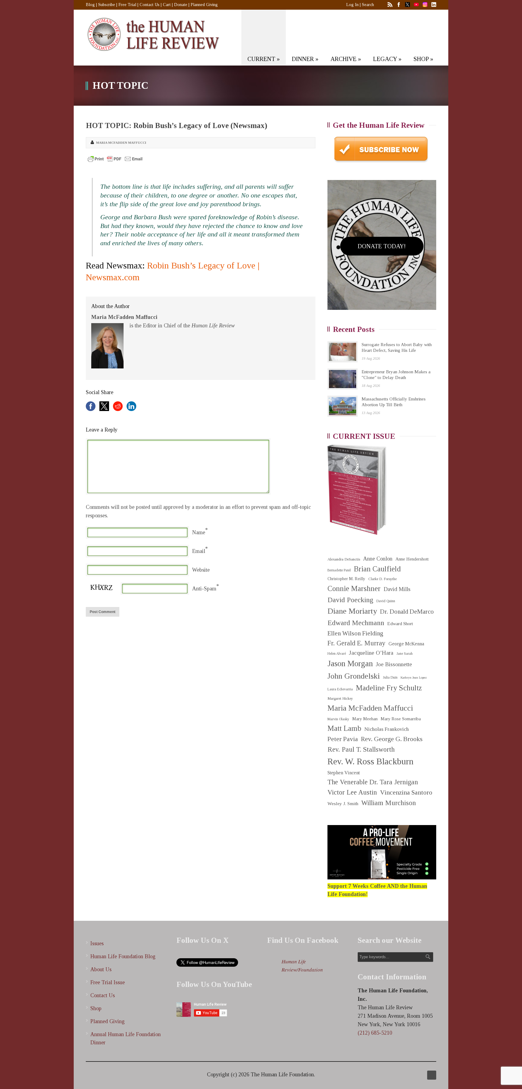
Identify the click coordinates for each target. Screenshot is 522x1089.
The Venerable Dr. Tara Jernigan (372, 782)
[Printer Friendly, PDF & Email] (115, 158)
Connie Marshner (354, 588)
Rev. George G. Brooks (392, 739)
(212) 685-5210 (375, 1033)
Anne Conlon (377, 559)
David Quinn (385, 601)
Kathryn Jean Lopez (414, 677)
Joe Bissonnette (394, 664)
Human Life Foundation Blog (123, 956)
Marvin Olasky (338, 719)
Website (201, 570)
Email (198, 551)
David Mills (397, 589)
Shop (96, 1008)
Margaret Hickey (340, 698)
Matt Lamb (344, 728)
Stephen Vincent (343, 772)
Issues (97, 943)
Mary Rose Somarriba (401, 718)
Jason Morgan (350, 663)
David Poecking (350, 600)
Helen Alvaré (336, 654)
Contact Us (150, 4)
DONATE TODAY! (382, 246)
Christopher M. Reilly (346, 579)
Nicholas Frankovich (386, 729)
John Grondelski (353, 676)
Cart (167, 4)
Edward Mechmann (355, 623)
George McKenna (406, 643)
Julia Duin (390, 677)
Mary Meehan (365, 718)
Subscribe (106, 4)
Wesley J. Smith (342, 803)
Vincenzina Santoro (406, 792)
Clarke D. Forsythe (382, 579)
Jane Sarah (404, 654)
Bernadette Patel (339, 570)
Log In (352, 4)
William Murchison (388, 803)
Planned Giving (204, 4)
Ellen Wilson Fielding (355, 633)
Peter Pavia (342, 739)
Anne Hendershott (412, 559)
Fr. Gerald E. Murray (356, 643)
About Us (100, 969)
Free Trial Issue (107, 982)
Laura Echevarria (340, 689)
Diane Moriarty (352, 611)
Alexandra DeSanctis (343, 559)
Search (368, 4)
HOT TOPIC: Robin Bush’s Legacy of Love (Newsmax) (176, 125)
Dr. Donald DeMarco (407, 611)
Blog (90, 4)
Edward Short (400, 623)
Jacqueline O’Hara (371, 653)
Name (198, 532)
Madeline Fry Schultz (389, 688)
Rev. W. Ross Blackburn (370, 761)
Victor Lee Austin (352, 792)
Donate (180, 4)
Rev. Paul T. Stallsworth (361, 749)
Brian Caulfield (377, 569)
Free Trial (127, 4)
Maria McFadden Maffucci (121, 142)
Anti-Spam (204, 589)
